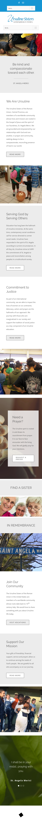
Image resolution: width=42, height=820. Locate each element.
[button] (18, 781)
